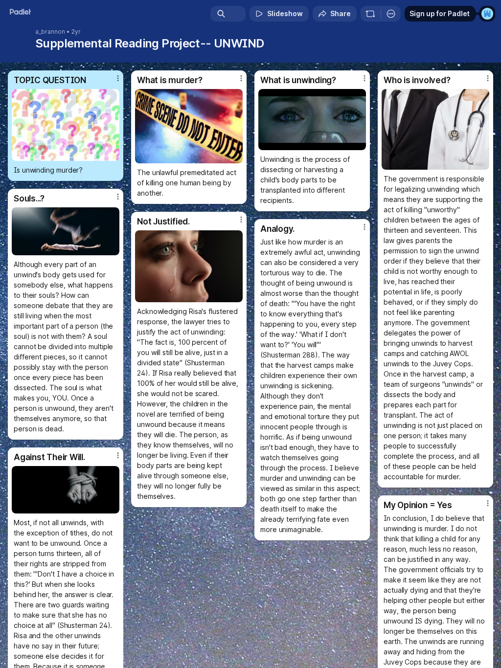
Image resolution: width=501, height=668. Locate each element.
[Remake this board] (370, 14)
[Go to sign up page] (487, 14)
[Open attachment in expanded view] (65, 125)
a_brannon (50, 31)
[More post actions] (111, 82)
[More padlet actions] (391, 14)
